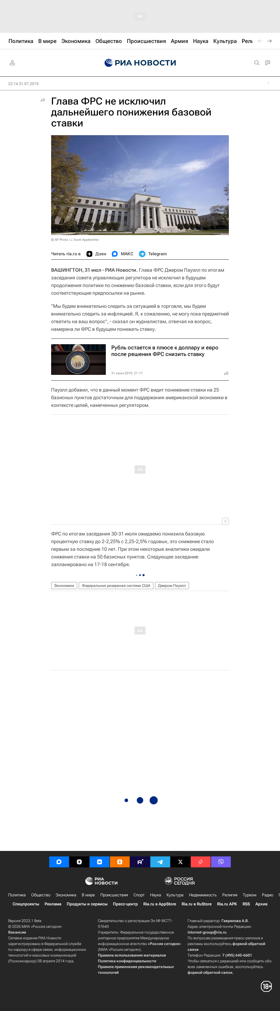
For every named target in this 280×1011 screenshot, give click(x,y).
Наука (155, 895)
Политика (17, 895)
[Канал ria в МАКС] (59, 861)
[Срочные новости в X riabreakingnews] (201, 861)
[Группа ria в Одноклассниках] (120, 861)
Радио (267, 895)
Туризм (249, 895)
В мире (88, 895)
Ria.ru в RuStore (197, 904)
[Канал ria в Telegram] (160, 861)
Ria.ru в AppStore (159, 904)
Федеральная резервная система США (116, 585)
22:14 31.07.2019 (23, 84)
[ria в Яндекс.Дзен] (79, 861)
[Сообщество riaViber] (221, 861)
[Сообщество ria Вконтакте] (99, 861)
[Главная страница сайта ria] (140, 63)
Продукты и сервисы (87, 904)
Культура (175, 895)
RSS (246, 904)
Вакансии (17, 932)
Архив (261, 904)
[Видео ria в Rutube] (140, 861)
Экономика (64, 585)
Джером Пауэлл (172, 585)
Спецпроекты (26, 904)
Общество (40, 895)
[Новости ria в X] (180, 861)
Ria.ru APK (227, 904)
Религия (229, 895)
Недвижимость (203, 895)
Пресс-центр (125, 904)
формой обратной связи (210, 972)
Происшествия (114, 895)
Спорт (139, 895)
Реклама (53, 904)
